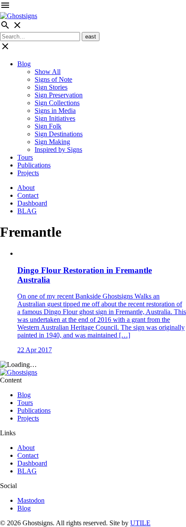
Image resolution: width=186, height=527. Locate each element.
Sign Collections (57, 102)
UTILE (140, 523)
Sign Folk (48, 126)
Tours (25, 157)
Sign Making (52, 141)
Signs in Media (55, 110)
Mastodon (31, 500)
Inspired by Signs (58, 149)
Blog (24, 63)
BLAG (27, 211)
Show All (48, 71)
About (26, 187)
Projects (28, 173)
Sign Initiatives (55, 118)
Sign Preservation (59, 95)
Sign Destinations (59, 134)
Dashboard (32, 203)
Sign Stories (51, 87)
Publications (34, 165)
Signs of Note (53, 79)
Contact (27, 195)
